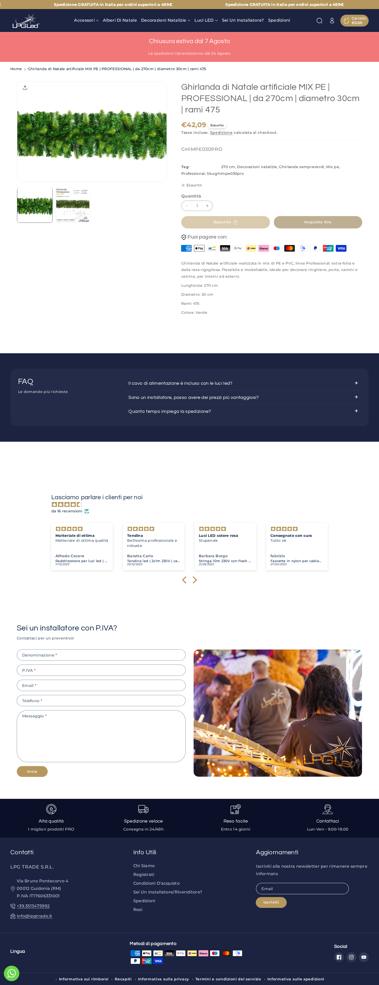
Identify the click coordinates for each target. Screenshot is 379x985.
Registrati (143, 874)
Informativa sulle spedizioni (295, 979)
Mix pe (332, 167)
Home (16, 69)
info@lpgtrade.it (34, 916)
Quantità (191, 196)
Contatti (22, 852)
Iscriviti (271, 902)
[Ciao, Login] (332, 20)
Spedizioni (144, 900)
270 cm (228, 167)
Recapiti (123, 979)
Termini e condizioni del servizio (228, 979)
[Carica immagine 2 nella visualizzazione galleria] (73, 205)
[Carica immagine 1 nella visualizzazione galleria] (35, 205)
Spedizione (221, 132)
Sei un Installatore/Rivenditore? (167, 892)
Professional (193, 173)
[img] (192, 504)
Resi (137, 909)
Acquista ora (318, 222)
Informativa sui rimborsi (84, 979)
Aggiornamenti (277, 852)
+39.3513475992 (33, 906)
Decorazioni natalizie (257, 167)
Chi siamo (144, 865)
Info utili (144, 852)
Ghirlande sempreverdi (301, 167)
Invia (32, 771)
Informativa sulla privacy (163, 979)
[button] (86, 20)
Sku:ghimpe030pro (225, 173)
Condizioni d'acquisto (156, 883)
